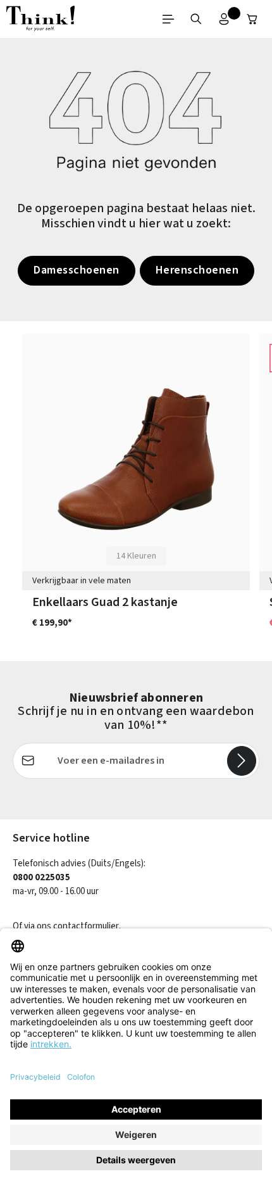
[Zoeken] (196, 19)
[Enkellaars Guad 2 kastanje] (136, 459)
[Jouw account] (224, 19)
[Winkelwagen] (252, 19)
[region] (136, 491)
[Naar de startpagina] (40, 19)
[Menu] (168, 19)
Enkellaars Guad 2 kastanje (105, 602)
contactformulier (86, 926)
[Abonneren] (241, 760)
